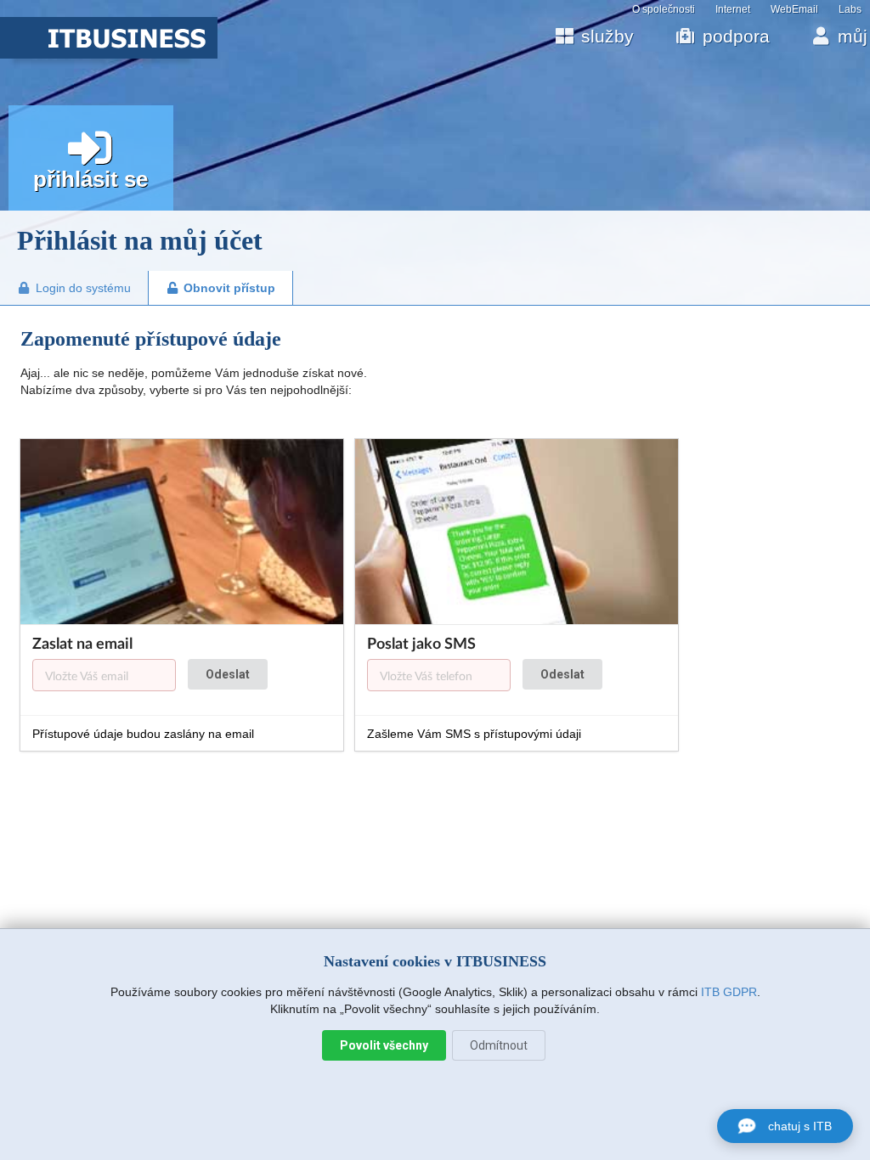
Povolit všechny (384, 1045)
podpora (736, 36)
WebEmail (794, 9)
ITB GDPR (729, 992)
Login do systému (83, 288)
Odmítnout (499, 1045)
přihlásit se (90, 179)
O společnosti (663, 9)
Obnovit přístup (229, 288)
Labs (850, 9)
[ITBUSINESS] (109, 54)
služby (607, 36)
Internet (732, 9)
